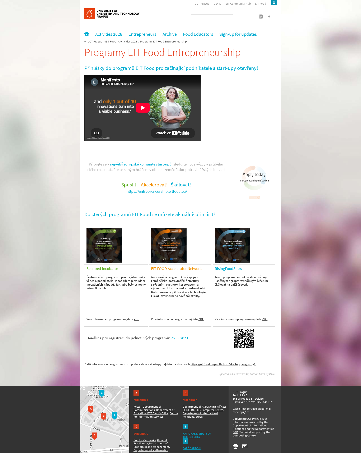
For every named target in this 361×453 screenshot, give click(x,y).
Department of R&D (195, 406)
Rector (137, 406)
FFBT (191, 410)
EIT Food (260, 3)
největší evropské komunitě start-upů (141, 164)
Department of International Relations (250, 427)
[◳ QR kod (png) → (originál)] (244, 338)
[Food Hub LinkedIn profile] (259, 18)
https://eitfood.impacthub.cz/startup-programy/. (223, 364)
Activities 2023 (128, 41)
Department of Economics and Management (151, 445)
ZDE (136, 319)
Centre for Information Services (155, 414)
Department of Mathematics (150, 450)
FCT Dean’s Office (157, 413)
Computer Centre (212, 410)
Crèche (144, 440)
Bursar (200, 416)
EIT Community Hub (238, 3)
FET (185, 410)
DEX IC (217, 3)
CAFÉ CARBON (192, 448)
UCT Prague (202, 3)
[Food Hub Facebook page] (266, 18)
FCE (198, 410)
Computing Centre (244, 435)
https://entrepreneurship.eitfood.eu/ (157, 191)
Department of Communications (147, 408)
